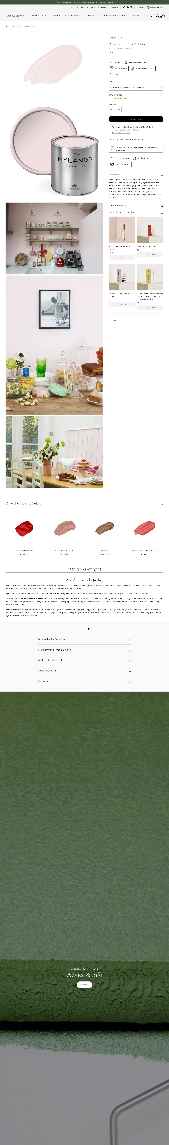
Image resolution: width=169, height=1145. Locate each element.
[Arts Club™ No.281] (24, 528)
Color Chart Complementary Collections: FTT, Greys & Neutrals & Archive (150, 296)
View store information (121, 133)
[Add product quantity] (111, 109)
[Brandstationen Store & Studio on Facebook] (124, 7)
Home (8, 27)
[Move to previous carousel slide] (155, 504)
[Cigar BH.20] (104, 528)
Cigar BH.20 (104, 551)
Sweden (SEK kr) (156, 7)
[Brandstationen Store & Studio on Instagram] (131, 7)
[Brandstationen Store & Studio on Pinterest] (128, 7)
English (141, 7)
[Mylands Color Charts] (150, 230)
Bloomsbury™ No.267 (64, 551)
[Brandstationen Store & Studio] (16, 16)
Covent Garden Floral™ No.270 (144, 551)
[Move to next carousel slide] (161, 503)
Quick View (121, 257)
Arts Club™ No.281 (24, 551)
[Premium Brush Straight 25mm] (122, 230)
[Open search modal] (151, 16)
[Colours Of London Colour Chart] (122, 277)
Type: (111, 81)
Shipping (124, 139)
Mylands (112, 48)
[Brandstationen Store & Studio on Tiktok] (134, 7)
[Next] (146, 15)
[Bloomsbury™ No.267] (64, 528)
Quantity (112, 104)
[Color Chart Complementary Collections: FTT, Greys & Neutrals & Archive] (150, 277)
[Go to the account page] (156, 16)
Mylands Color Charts (147, 246)
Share (114, 320)
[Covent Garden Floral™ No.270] (144, 528)
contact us (125, 147)
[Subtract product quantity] (119, 109)
